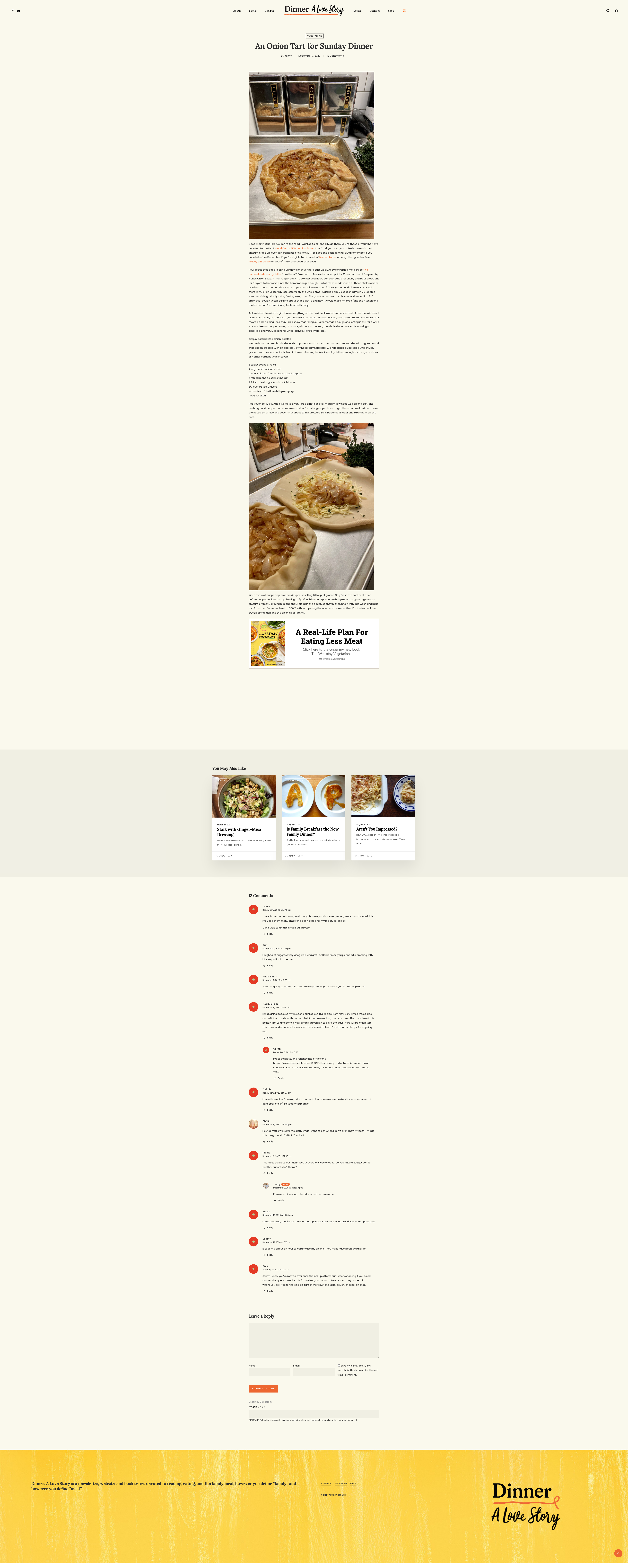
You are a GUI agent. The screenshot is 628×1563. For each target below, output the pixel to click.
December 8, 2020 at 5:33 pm (287, 1052)
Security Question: (260, 1401)
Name (253, 1365)
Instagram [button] (341, 1483)
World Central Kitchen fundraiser (294, 248)
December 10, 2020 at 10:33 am (277, 1215)
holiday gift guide (259, 261)
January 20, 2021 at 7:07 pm (276, 1269)
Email (297, 1365)
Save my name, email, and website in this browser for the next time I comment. (358, 1370)
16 (301, 856)
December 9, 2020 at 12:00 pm (277, 1156)
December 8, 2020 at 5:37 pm (276, 1092)
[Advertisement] (314, 695)
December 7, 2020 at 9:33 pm (276, 980)
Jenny (288, 55)
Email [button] (353, 1483)
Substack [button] (326, 1483)
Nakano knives (328, 257)
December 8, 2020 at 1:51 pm (276, 1007)
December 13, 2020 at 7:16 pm (276, 1242)
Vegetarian (314, 36)
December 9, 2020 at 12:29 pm (288, 1187)
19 (371, 856)
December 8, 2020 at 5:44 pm (277, 1124)
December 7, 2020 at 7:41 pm (276, 948)
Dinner (221, 780)
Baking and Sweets (298, 780)
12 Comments (335, 55)
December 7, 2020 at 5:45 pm (276, 910)
